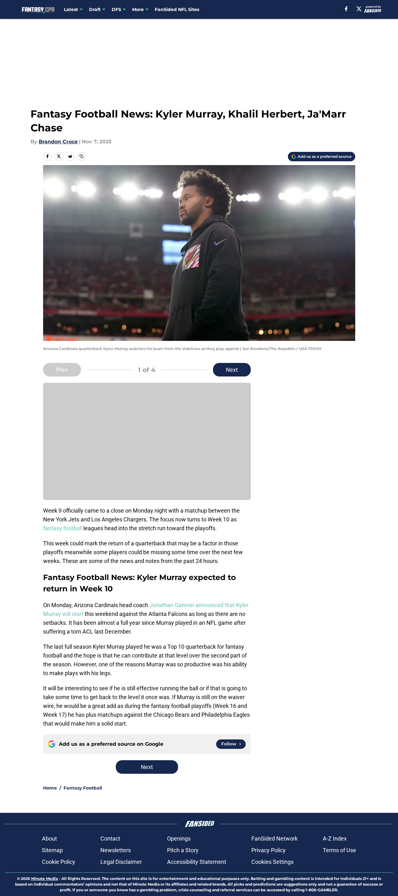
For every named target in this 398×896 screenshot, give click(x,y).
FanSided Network (274, 838)
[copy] (81, 156)
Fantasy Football (83, 788)
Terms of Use (339, 850)
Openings (179, 838)
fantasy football (62, 528)
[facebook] (346, 8)
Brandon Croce (58, 142)
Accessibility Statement (196, 862)
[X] (359, 8)
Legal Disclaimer (121, 862)
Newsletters (115, 850)
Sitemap (52, 850)
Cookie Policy (58, 862)
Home (50, 788)
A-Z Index (335, 838)
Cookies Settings (272, 862)
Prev (62, 369)
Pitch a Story (183, 850)
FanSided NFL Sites (177, 9)
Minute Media (44, 878)
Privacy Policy (268, 850)
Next (232, 369)
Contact (110, 838)
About (49, 838)
